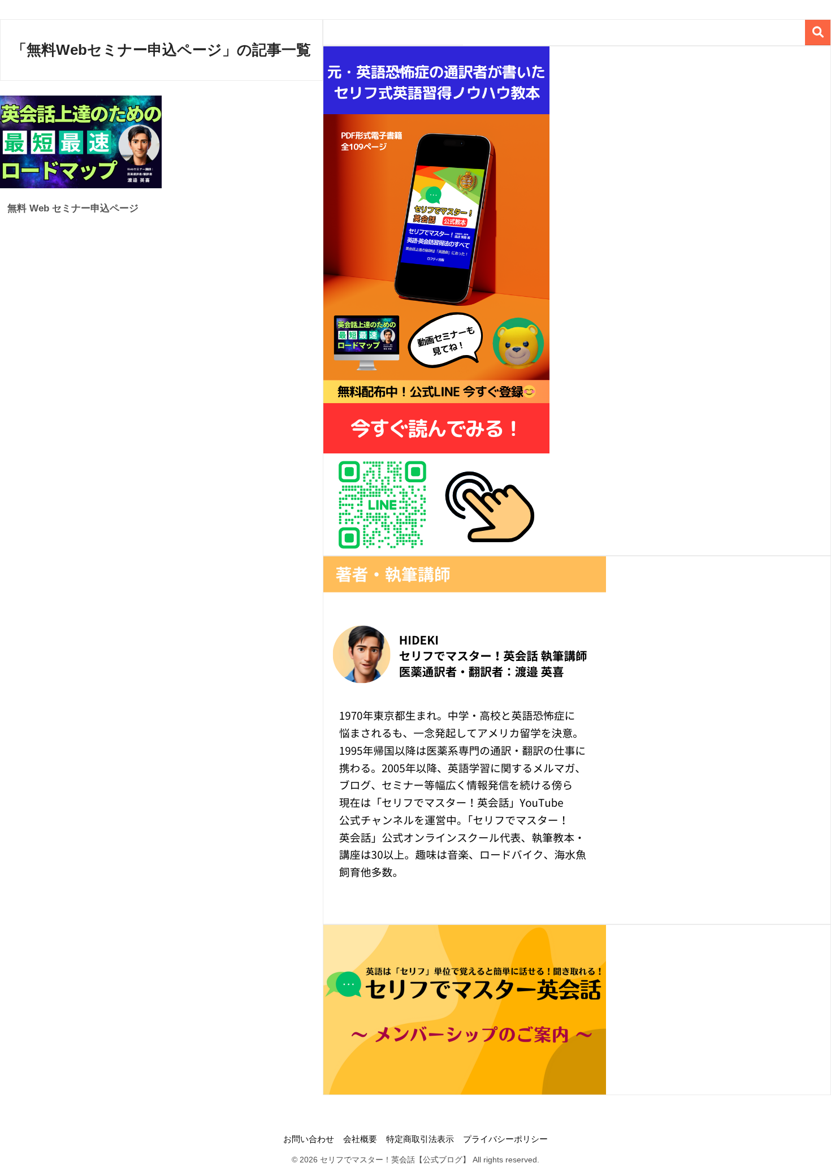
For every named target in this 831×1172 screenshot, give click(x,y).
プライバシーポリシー (505, 1139)
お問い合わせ (308, 1139)
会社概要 (360, 1139)
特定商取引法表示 (420, 1139)
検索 (817, 32)
